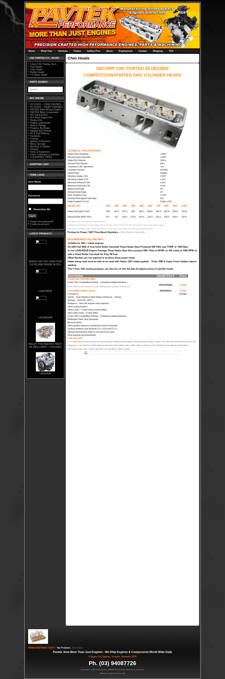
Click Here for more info (133, 232)
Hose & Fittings (38, 125)
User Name (34, 181)
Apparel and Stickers (41, 130)
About (109, 51)
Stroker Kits (36, 120)
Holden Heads (37, 72)
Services (63, 51)
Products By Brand (40, 128)
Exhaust (34, 149)
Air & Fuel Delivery (39, 133)
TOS (171, 51)
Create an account (39, 224)
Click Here (77, 647)
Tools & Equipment (40, 151)
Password (34, 195)
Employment (126, 51)
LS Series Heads (38, 74)
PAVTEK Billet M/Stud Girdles (45, 109)
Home (31, 51)
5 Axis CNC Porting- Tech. (43, 64)
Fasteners (35, 136)
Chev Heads (36, 69)
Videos (77, 51)
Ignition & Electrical (40, 141)
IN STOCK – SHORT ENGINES (46, 107)
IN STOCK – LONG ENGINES (45, 104)
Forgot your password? (41, 221)
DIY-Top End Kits (39, 115)
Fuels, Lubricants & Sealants (45, 154)
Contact (143, 51)
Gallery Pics (93, 51)
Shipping (158, 51)
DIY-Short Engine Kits (41, 117)
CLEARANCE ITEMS (41, 157)
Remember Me (41, 209)
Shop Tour (46, 51)
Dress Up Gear (37, 144)
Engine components (40, 122)
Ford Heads (36, 66)
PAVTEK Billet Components (44, 112)
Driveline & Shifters (40, 146)
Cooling (34, 138)
